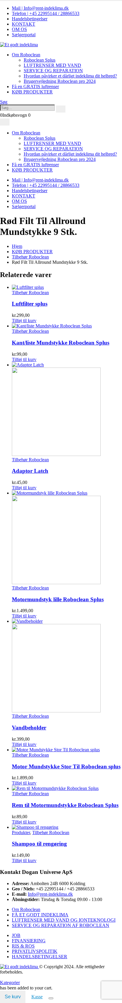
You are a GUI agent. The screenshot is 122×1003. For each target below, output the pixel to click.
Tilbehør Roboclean (30, 292)
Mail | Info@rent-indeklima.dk (40, 8)
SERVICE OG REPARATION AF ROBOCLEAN (60, 925)
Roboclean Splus (39, 59)
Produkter (21, 832)
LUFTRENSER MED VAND (52, 65)
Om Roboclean (26, 54)
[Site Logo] (19, 44)
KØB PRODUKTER (32, 91)
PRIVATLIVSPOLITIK (34, 951)
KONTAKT (23, 24)
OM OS (19, 29)
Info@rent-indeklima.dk (50, 894)
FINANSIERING (29, 940)
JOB (16, 935)
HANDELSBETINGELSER (39, 956)
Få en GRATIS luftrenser (35, 86)
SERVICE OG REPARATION (53, 70)
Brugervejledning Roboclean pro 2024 (60, 81)
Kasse (37, 996)
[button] (3, 101)
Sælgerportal (24, 34)
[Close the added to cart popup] (51, 998)
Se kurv (13, 996)
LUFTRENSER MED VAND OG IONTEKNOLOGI (63, 920)
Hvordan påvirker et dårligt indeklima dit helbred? (70, 75)
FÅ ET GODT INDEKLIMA (40, 914)
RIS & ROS (23, 945)
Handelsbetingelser (29, 18)
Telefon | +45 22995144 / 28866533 (45, 13)
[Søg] (60, 109)
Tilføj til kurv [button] (24, 320)
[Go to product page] (67, 287)
